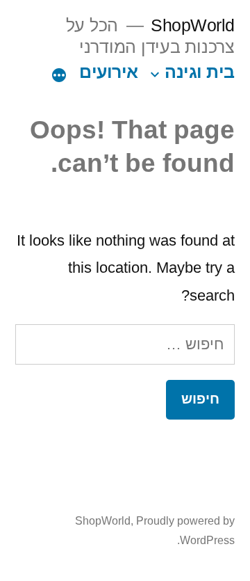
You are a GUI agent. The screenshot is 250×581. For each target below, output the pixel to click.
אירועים (108, 72)
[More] (59, 75)
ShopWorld (193, 25)
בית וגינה (200, 72)
